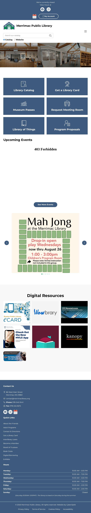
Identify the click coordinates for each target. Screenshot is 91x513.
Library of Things (24, 129)
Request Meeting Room (67, 109)
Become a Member (11, 443)
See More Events (45, 205)
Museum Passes (24, 109)
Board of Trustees (10, 447)
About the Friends (10, 424)
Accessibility (68, 509)
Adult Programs (9, 428)
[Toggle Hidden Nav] (85, 31)
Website (20, 40)
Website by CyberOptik (66, 505)
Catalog (8, 40)
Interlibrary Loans (10, 439)
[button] (6, 243)
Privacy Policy (23, 509)
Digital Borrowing (10, 455)
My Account (49, 16)
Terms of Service (38, 509)
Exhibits (6, 459)
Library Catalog (24, 90)
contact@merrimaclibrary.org (18, 399)
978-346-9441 (17, 402)
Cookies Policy (54, 509)
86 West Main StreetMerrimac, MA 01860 (14, 393)
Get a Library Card (67, 90)
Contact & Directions (11, 431)
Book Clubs (8, 451)
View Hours (45, 5)
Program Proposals (67, 129)
